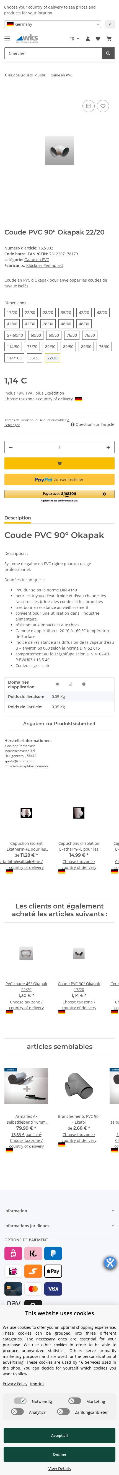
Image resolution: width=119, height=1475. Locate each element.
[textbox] (52, 24)
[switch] (20, 1400)
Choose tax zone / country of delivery (39, 398)
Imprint (37, 1383)
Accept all (59, 1435)
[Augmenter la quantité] (108, 447)
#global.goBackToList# (26, 75)
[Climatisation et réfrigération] (83, 683)
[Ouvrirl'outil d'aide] (110, 1263)
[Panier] (109, 38)
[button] (88, 38)
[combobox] (52, 24)
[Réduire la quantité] (11, 447)
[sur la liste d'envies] (103, 106)
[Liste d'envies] (98, 38)
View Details (59, 1468)
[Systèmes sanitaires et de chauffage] (57, 683)
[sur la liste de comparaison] (88, 106)
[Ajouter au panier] (8, 92)
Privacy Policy (15, 1383)
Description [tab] (17, 518)
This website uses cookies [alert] (59, 1313)
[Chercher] (108, 53)
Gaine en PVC (36, 259)
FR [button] (71, 39)
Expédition (54, 393)
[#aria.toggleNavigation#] (7, 36)
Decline (59, 1454)
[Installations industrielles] (70, 683)
